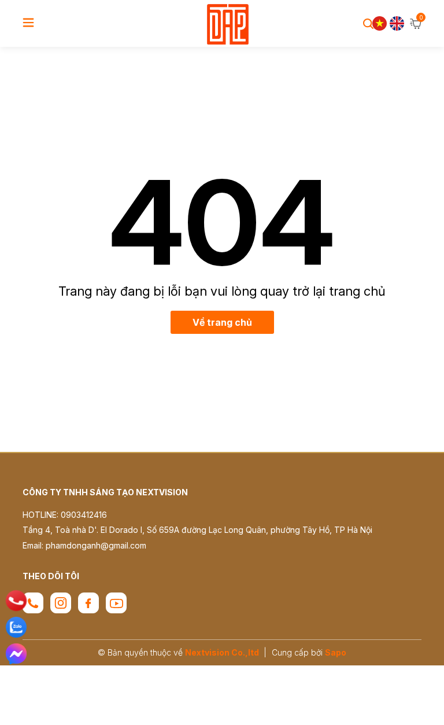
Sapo (335, 652)
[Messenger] (16, 653)
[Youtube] (116, 602)
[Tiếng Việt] (379, 23)
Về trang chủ (222, 322)
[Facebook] (88, 602)
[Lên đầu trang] (406, 697)
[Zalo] (16, 627)
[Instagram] (60, 602)
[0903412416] (33, 602)
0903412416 (84, 515)
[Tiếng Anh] (397, 23)
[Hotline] (16, 600)
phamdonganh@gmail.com (96, 545)
